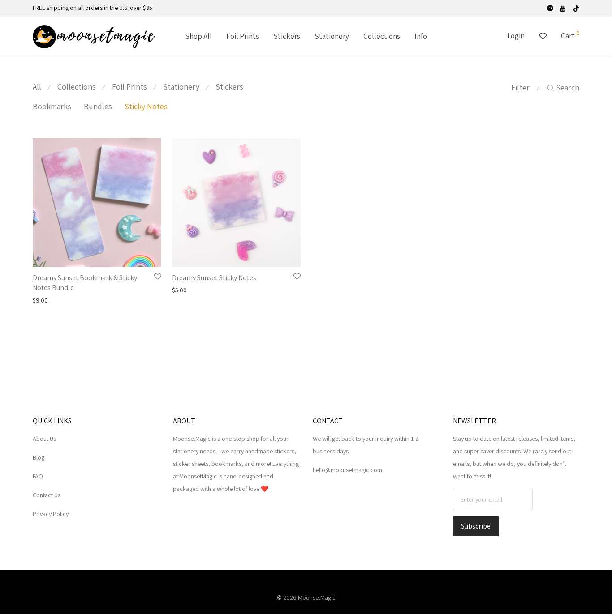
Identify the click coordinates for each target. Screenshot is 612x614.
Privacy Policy (51, 514)
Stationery (332, 36)
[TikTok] (576, 8)
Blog (38, 457)
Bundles (98, 106)
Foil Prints (242, 36)
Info (420, 36)
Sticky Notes (146, 106)
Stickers (286, 36)
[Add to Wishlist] (157, 277)
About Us (44, 439)
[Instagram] (550, 8)
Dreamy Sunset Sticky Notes (214, 277)
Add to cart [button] (44, 300)
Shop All (198, 36)
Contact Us (46, 495)
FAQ (38, 476)
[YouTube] (563, 8)
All (37, 86)
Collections (381, 36)
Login (516, 36)
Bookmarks (52, 106)
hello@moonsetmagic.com (347, 470)
